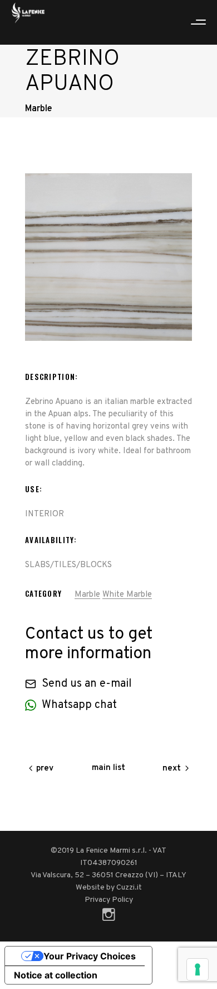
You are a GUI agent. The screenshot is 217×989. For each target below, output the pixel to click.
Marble (87, 594)
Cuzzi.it (129, 887)
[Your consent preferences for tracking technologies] (197, 969)
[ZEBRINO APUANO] (108, 257)
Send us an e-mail (87, 684)
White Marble (127, 594)
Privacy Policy (109, 900)
